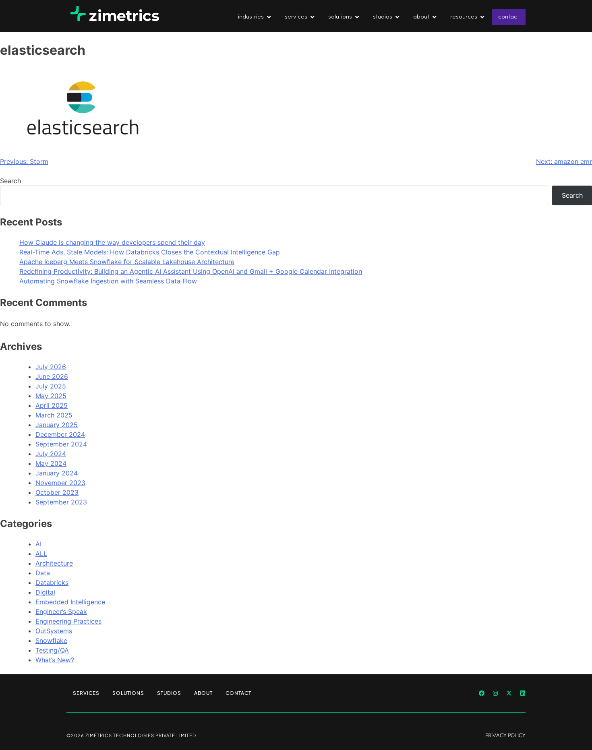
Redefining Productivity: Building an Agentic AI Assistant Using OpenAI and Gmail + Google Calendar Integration (190, 271)
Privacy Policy (505, 735)
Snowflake (51, 640)
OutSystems (53, 631)
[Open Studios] (397, 17)
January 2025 (56, 425)
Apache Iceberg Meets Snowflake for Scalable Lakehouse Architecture (126, 262)
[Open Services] (312, 17)
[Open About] (434, 17)
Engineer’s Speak (61, 611)
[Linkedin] (523, 693)
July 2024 (50, 454)
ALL (41, 554)
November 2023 (60, 483)
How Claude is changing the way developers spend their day (112, 242)
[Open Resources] (482, 17)
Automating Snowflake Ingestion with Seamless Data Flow (108, 281)
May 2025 (50, 396)
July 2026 (50, 367)
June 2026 (51, 376)
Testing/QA (52, 650)
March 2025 (53, 415)
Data (42, 573)
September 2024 (61, 444)
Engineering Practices (68, 621)
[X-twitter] (509, 693)
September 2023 (61, 502)
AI (38, 544)
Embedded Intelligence (70, 602)
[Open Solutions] (357, 17)
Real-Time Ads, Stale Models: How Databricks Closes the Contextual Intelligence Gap (150, 252)
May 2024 (50, 463)
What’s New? (54, 660)
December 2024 (60, 434)
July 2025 (50, 386)
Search (10, 181)
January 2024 (56, 473)
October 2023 (57, 492)
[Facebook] (481, 693)
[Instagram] (495, 693)
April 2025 (51, 405)
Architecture (54, 563)
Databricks (51, 583)
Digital (45, 592)
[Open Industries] (269, 17)
